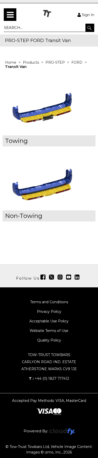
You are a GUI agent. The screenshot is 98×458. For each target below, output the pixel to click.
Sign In (88, 15)
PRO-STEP (55, 62)
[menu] (10, 14)
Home (11, 62)
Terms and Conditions (49, 302)
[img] (42, 277)
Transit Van (16, 66)
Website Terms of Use (49, 330)
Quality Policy (49, 340)
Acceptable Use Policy (49, 321)
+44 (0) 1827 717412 (49, 378)
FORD (77, 62)
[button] (89, 28)
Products (31, 62)
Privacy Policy (49, 311)
